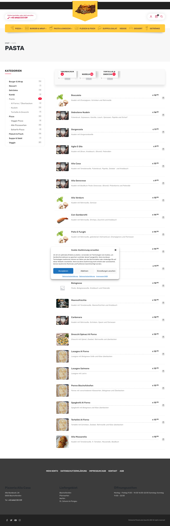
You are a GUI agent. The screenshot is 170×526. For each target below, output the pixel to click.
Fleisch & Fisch (87, 28)
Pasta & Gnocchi (62, 28)
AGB (122, 471)
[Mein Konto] (151, 16)
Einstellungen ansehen (106, 271)
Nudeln (14, 108)
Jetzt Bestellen (163, 98)
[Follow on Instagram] (20, 520)
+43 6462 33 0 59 (19, 17)
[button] (115, 250)
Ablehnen (84, 271)
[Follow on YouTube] (15, 520)
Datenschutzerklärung (70, 276)
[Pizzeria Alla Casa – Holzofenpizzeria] (85, 9)
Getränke (154, 28)
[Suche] (161, 16)
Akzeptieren (63, 271)
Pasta (12, 99)
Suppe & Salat (109, 28)
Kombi (12, 94)
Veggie (123, 28)
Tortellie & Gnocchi (20, 112)
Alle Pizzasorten (19, 125)
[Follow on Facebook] (7, 520)
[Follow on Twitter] (11, 520)
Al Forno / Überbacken (21, 103)
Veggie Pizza (17, 121)
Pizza (18, 28)
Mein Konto (52, 471)
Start (7, 43)
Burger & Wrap (37, 28)
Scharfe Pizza (17, 129)
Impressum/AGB (102, 276)
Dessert (138, 28)
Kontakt (112, 471)
